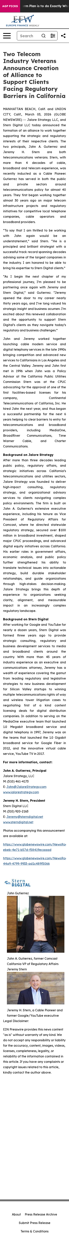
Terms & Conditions (34, 1231)
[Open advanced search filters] (52, 35)
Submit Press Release (34, 1223)
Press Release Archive (41, 1214)
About (16, 1214)
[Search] (43, 35)
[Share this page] (63, 36)
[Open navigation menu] (7, 36)
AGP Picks (10, 6)
